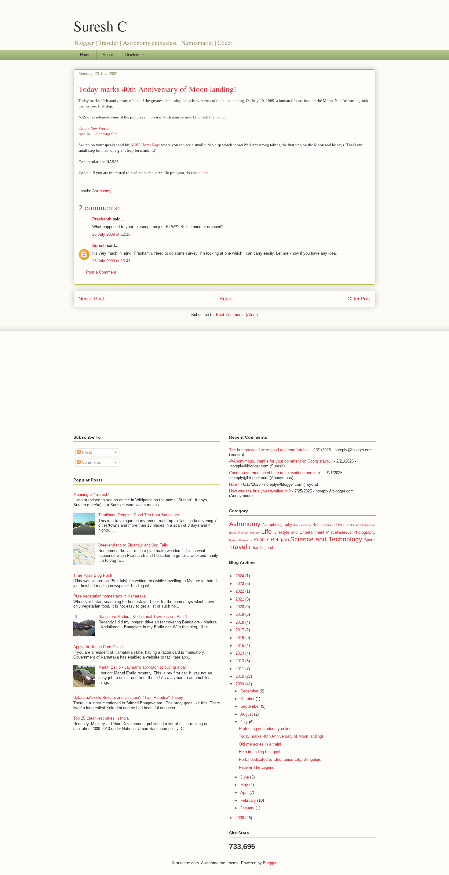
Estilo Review (238, 532)
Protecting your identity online (265, 728)
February (248, 800)
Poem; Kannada (240, 540)
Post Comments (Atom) (237, 314)
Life (266, 531)
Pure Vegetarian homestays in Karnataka (109, 596)
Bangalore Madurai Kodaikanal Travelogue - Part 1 (142, 616)
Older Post (359, 298)
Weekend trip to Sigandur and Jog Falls (133, 545)
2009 (240, 684)
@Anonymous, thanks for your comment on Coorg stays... (281, 461)
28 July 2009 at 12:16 (111, 234)
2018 (240, 622)
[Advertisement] (224, 383)
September (250, 706)
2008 (240, 817)
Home (85, 55)
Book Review (302, 525)
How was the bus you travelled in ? (260, 491)
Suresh (99, 245)
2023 (240, 583)
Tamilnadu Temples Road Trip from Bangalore (138, 515)
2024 (240, 576)
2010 (240, 676)
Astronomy (101, 191)
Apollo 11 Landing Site (98, 134)
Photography (364, 532)
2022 (240, 591)
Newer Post (91, 298)
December (250, 691)
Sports (370, 540)
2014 (240, 653)
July (244, 722)
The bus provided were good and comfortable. (269, 450)
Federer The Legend (256, 767)
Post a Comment (101, 272)
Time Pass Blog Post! (92, 575)
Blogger (269, 863)
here (205, 172)
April (245, 792)
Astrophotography (277, 525)
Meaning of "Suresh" (91, 494)
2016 (240, 637)
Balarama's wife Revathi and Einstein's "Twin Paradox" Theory (128, 697)
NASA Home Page (145, 145)
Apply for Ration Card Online (98, 646)
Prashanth (101, 219)
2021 (240, 599)
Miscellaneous (339, 532)
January (248, 808)
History (255, 532)
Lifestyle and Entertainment (299, 532)
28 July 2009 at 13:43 (111, 261)
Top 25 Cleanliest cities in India (101, 718)
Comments (91, 462)
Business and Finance (332, 524)
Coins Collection (364, 525)
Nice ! (234, 484)
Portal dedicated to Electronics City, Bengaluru (280, 759)
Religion (280, 539)
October (248, 698)
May (244, 784)
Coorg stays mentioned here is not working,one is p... (276, 472)
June (245, 777)
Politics (261, 539)
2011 (240, 668)
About (108, 55)
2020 (240, 607)
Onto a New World (93, 128)
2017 (240, 630)
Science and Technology (326, 539)
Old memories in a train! (260, 744)
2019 (240, 614)
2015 (240, 645)
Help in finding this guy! (259, 752)
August (247, 714)
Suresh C (100, 25)
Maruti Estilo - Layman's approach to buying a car (142, 667)
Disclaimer (134, 55)
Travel (238, 546)
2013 (240, 661)
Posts (86, 452)
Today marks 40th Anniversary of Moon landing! (157, 89)
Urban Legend (261, 548)
